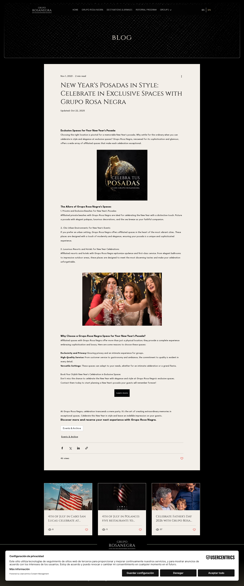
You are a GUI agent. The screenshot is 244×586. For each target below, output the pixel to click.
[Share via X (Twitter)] (70, 448)
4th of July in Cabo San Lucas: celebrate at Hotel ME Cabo (67, 518)
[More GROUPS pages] (170, 10)
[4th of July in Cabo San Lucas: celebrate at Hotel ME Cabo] (68, 496)
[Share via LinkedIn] (78, 448)
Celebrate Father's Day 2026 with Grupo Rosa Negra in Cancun (174, 518)
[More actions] (181, 76)
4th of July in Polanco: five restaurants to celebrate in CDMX (121, 518)
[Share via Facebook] (62, 448)
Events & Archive (72, 428)
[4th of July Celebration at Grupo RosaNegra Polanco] (122, 496)
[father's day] (176, 496)
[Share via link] (86, 448)
